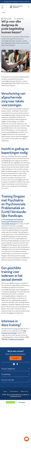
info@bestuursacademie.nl (16, 339)
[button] (26, 439)
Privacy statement (14, 391)
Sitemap (5, 391)
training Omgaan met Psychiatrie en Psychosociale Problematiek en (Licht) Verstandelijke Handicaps (12, 222)
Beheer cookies (24, 391)
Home (4, 12)
